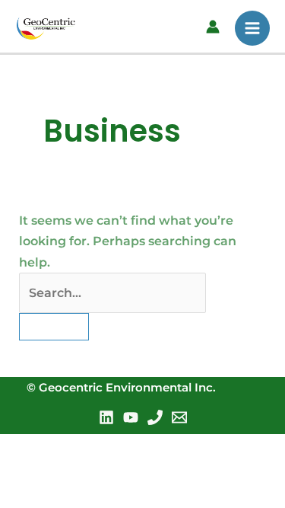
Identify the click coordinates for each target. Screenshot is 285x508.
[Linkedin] (106, 417)
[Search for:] (112, 293)
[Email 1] (179, 417)
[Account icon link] (213, 27)
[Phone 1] (155, 417)
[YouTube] (130, 417)
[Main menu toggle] (252, 28)
